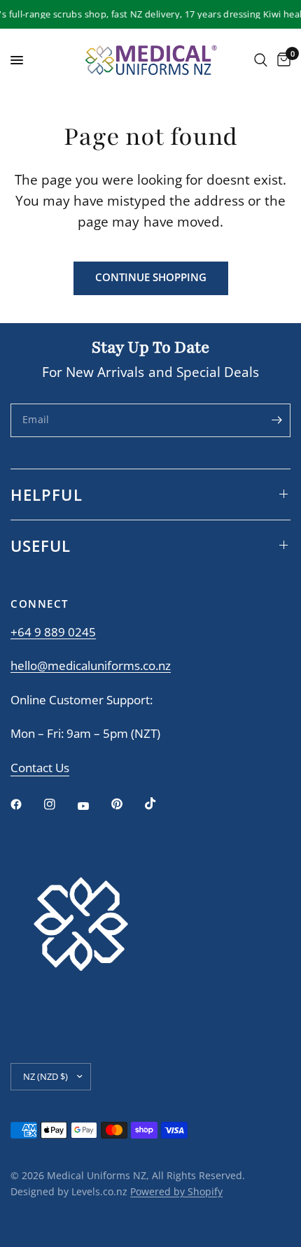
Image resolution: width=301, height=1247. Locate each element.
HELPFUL (46, 494)
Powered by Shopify (176, 1191)
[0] (281, 60)
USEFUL (40, 545)
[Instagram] (59, 804)
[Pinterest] (126, 804)
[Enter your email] (276, 420)
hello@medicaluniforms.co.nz (90, 665)
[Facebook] (25, 804)
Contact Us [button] (39, 768)
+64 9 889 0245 (53, 632)
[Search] (260, 60)
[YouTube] (93, 806)
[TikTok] (160, 803)
